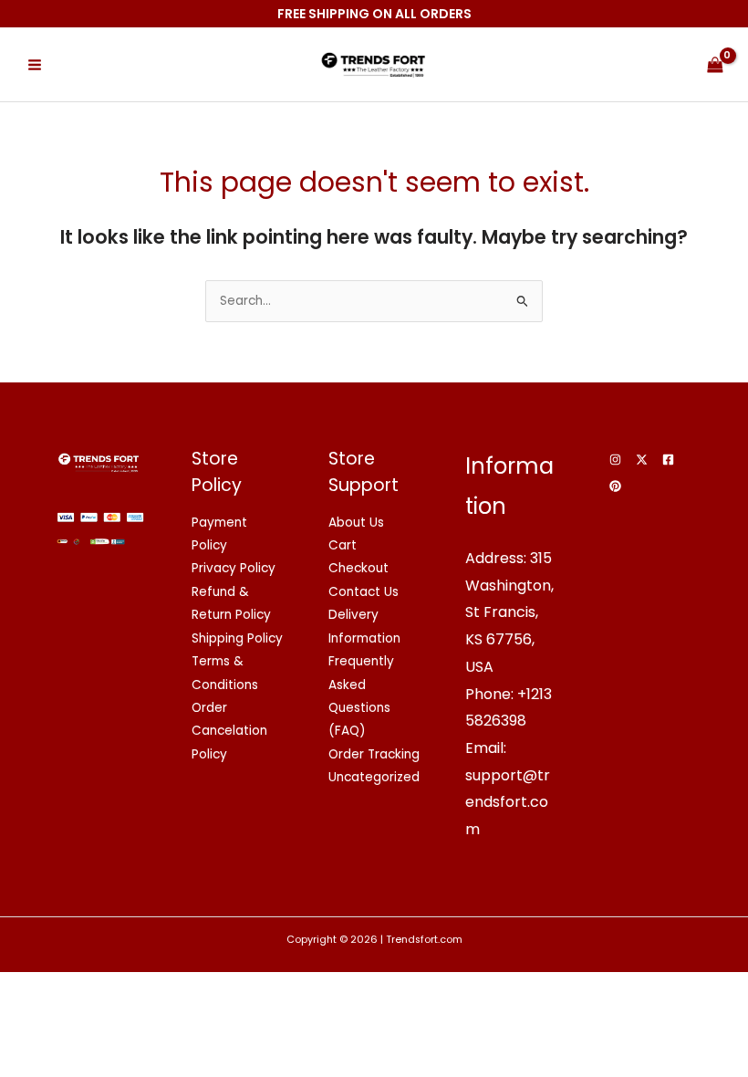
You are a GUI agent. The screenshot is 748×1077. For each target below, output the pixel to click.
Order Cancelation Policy (229, 731)
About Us (356, 522)
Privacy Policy (233, 568)
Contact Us (363, 592)
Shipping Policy (237, 638)
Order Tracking (374, 754)
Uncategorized (374, 777)
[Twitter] (642, 459)
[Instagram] (615, 459)
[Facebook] (668, 459)
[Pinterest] (615, 486)
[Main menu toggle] (34, 64)
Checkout (358, 568)
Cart (342, 545)
